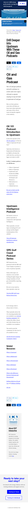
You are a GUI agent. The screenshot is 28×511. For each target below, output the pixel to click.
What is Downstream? (12, 360)
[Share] (7, 69)
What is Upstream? (11, 352)
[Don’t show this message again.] (25, 21)
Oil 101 (8, 387)
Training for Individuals (13, 498)
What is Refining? (11, 365)
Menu (23, 3)
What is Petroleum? (11, 369)
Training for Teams (14, 492)
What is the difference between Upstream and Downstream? (12, 375)
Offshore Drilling (15, 383)
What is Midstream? (11, 356)
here (13, 456)
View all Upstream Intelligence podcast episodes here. (11, 240)
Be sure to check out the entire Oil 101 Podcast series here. (12, 192)
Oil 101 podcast (10, 140)
